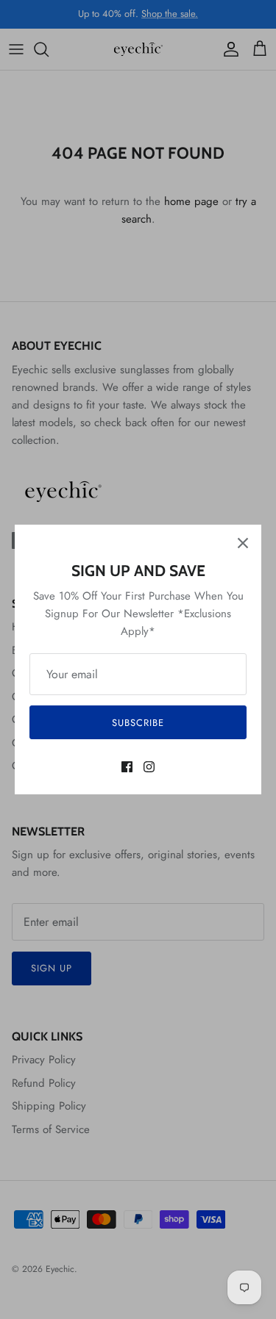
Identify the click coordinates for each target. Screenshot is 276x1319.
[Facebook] (126, 766)
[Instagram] (149, 766)
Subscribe (138, 723)
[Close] (243, 543)
